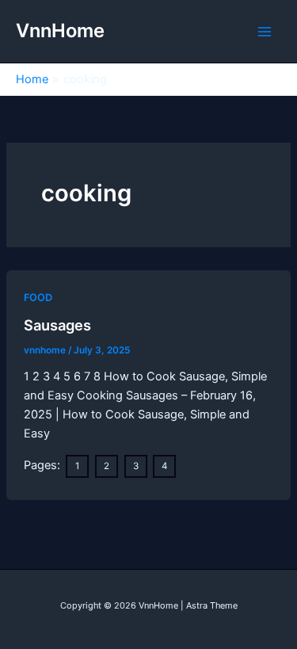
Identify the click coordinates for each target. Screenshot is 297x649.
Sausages (57, 325)
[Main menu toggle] (264, 31)
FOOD (38, 298)
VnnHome (60, 30)
